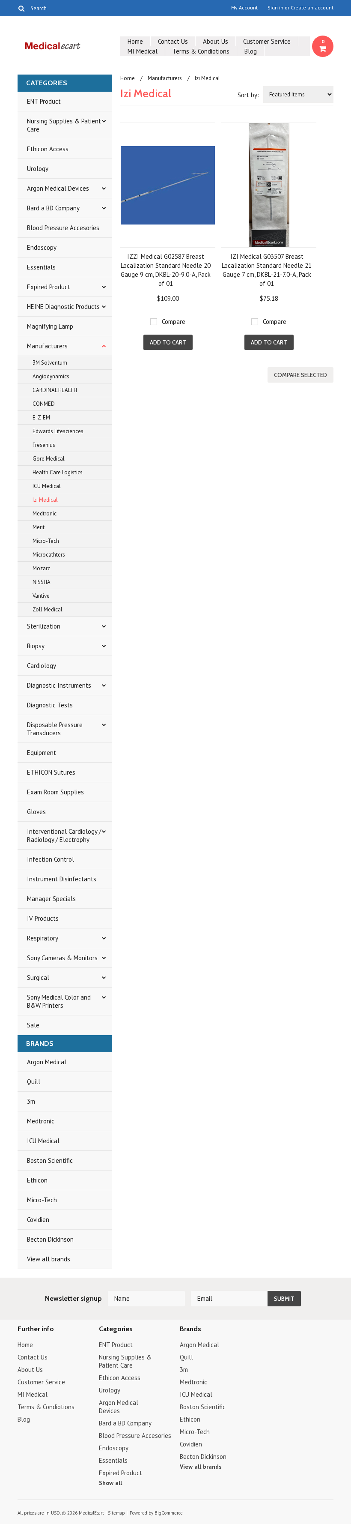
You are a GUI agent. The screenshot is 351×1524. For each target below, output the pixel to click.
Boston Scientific (50, 1160)
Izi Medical (45, 499)
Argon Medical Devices (58, 188)
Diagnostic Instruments (59, 685)
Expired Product (48, 287)
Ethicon (37, 1180)
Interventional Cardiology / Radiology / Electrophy (64, 835)
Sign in (275, 8)
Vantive (41, 595)
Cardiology (41, 666)
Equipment (41, 753)
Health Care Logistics (58, 472)
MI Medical (143, 51)
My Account (244, 8)
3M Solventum (50, 362)
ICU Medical (47, 486)
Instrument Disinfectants (61, 879)
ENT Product (44, 101)
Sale (33, 1025)
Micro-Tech (46, 541)
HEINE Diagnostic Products (63, 306)
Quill (33, 1082)
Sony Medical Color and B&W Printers (59, 1001)
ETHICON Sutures (51, 772)
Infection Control (50, 859)
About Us (215, 41)
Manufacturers (47, 346)
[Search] (21, 8)
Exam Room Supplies (55, 792)
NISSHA (42, 582)
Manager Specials (51, 899)
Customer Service (267, 41)
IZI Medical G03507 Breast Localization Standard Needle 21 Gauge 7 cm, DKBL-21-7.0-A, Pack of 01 (267, 269)
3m (31, 1101)
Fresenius (44, 445)
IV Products (43, 918)
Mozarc (41, 568)
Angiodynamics (51, 376)
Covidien (38, 1220)
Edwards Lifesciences (58, 431)
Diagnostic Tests (50, 705)
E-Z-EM (41, 417)
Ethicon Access (47, 149)
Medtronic (45, 513)
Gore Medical (49, 458)
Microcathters (49, 554)
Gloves (36, 812)
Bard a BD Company (53, 208)
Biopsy (36, 646)
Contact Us (173, 41)
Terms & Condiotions (201, 51)
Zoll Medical (47, 609)
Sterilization (43, 626)
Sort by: (248, 95)
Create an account (312, 8)
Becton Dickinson (50, 1239)
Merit (39, 527)
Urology (37, 169)
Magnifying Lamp (50, 326)
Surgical (38, 977)
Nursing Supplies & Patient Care (64, 125)
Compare (173, 321)
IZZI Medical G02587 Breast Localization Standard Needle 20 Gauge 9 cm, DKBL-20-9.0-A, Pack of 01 (166, 269)
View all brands (48, 1259)
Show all (110, 1483)
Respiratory (42, 938)
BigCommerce (169, 1513)
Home (135, 41)
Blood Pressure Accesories (63, 228)
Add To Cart (168, 342)
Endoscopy (42, 247)
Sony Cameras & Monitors (62, 958)
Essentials (41, 267)
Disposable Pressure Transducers (55, 729)
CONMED (44, 403)
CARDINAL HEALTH (55, 390)
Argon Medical (46, 1062)
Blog (250, 51)
